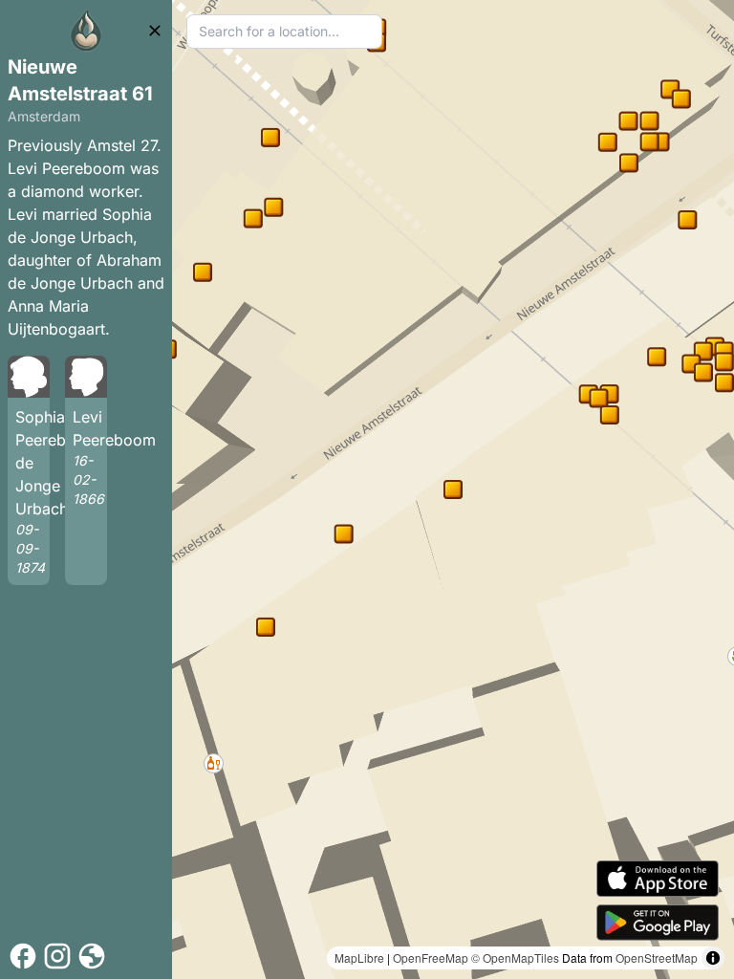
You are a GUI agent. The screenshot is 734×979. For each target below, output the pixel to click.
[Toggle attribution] (713, 957)
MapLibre (359, 957)
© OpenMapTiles (515, 957)
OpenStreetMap (656, 957)
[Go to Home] (86, 31)
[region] (453, 489)
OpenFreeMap (430, 957)
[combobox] (284, 31)
